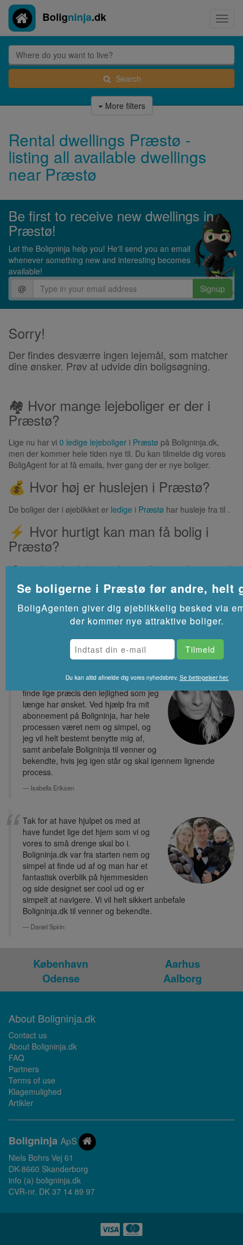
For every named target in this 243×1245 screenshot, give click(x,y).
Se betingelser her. (204, 678)
